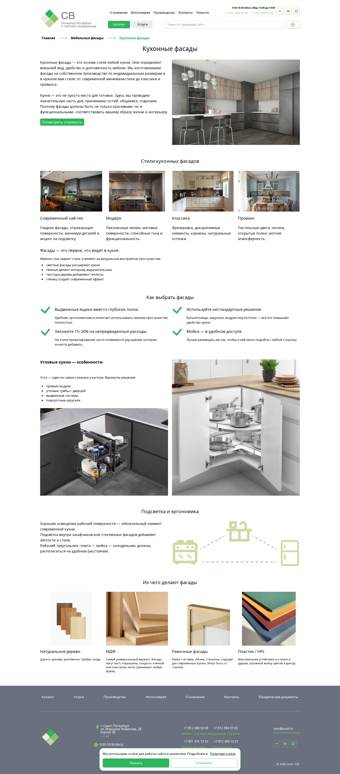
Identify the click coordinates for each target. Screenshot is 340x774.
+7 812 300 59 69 (237, 13)
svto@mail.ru (283, 728)
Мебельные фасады (87, 38)
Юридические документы (278, 697)
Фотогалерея (140, 13)
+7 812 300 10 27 (226, 741)
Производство (164, 13)
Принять (136, 763)
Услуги (142, 24)
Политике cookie (223, 754)
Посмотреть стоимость (62, 122)
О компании (118, 13)
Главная (48, 38)
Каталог (119, 24)
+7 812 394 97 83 (262, 13)
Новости (202, 13)
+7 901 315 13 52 (196, 741)
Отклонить (204, 763)
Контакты (185, 13)
